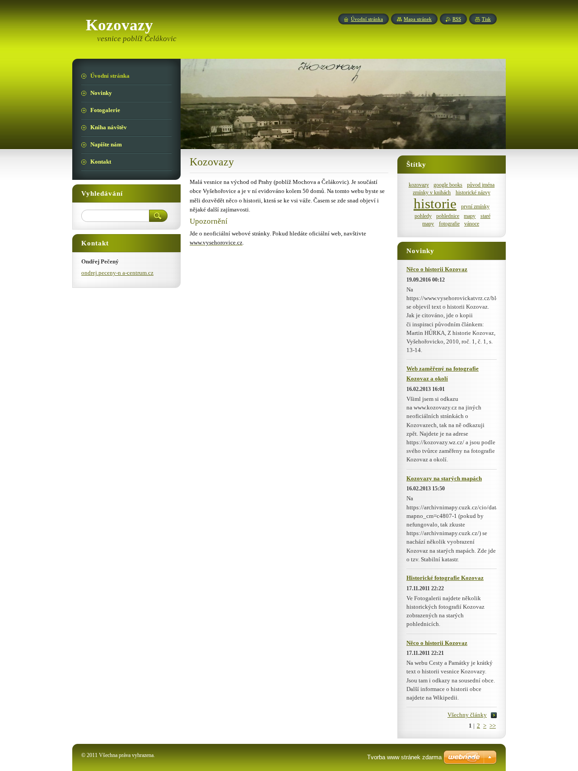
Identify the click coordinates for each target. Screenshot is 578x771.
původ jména (480, 185)
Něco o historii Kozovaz (436, 269)
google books (448, 185)
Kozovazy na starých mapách (444, 478)
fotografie (449, 224)
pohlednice (447, 216)
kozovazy (419, 185)
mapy (469, 216)
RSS (456, 19)
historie (435, 204)
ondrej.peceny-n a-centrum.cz (117, 273)
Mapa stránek (418, 19)
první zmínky (475, 207)
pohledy (423, 216)
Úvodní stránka (367, 19)
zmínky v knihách (432, 193)
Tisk (486, 19)
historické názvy (473, 193)
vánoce (471, 224)
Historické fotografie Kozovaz (445, 578)
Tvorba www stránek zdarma (404, 757)
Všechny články (467, 715)
